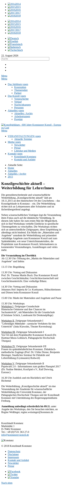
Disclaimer (13, 454)
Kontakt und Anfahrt (18, 460)
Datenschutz (14, 451)
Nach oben (6, 482)
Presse (11, 466)
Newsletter (13, 463)
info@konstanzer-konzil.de (15, 434)
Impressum (13, 457)
